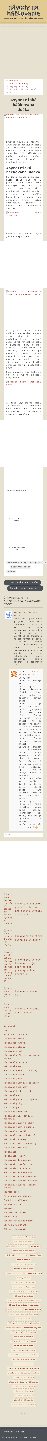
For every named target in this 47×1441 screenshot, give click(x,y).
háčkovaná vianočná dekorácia (24, 1314)
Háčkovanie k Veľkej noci (19, 1164)
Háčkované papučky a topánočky (22, 1099)
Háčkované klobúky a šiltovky (21, 1083)
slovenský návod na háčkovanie (23, 1382)
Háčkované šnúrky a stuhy (19, 1123)
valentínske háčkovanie (24, 1387)
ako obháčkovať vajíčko (24, 1237)
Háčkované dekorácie (16, 1062)
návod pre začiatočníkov (23, 1350)
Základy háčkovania (15, 1229)
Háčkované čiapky (14, 1051)
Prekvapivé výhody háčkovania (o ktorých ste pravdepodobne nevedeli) (28, 967)
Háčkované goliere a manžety (21, 1071)
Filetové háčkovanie (16, 1035)
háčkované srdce (13, 1328)
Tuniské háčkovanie (15, 1213)
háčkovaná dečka (20, 567)
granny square (23, 1278)
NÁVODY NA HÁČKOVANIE (23, 10)
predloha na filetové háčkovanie (23, 1368)
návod (33, 1341)
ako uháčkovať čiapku (17, 1246)
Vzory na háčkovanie (16, 1225)
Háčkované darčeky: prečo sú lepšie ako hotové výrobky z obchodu (28, 909)
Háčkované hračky (14, 1075)
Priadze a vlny (12, 1204)
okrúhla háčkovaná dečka (23, 1359)
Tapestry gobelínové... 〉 (25, 588)
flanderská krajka (13, 1273)
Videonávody (11, 1217)
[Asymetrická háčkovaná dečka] (23, 125)
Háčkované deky (12, 1066)
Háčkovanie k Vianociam (17, 1168)
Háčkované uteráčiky (16, 1131)
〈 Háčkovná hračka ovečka (22, 582)
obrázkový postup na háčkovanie (24, 1355)
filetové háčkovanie (23, 1269)
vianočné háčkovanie (23, 1400)
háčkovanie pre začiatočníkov (24, 1291)
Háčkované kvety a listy (18, 1091)
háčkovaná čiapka (24, 1319)
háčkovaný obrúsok (19, 1341)
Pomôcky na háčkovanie (17, 1200)
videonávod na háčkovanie (24, 1405)
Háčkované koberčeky (16, 1087)
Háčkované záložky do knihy (20, 1144)
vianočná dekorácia (24, 1396)
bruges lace (35, 1255)
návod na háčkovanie (23, 1346)
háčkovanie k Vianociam (24, 1287)
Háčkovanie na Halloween (18, 1173)
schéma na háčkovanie (24, 1377)
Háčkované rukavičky (16, 1112)
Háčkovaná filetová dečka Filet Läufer (28, 938)
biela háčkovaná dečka (23, 1251)
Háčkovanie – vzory (15, 1156)
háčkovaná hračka (33, 1310)
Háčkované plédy (13, 1104)
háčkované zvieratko (23, 1337)
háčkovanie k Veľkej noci (24, 1282)
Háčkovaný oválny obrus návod (27, 1010)
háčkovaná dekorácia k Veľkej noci (23, 1301)
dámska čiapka (23, 1260)
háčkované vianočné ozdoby (23, 1332)
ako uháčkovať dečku (23, 1242)
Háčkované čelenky (14, 1047)
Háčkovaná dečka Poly (26, 993)
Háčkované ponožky (14, 1108)
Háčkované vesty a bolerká (19, 1135)
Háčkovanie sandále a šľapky (21, 1181)
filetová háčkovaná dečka (24, 1264)
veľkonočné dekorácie (24, 1391)
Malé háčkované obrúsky (17, 1196)
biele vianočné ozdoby (16, 1255)
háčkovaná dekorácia (23, 1296)
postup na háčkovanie (24, 1364)
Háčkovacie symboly (15, 1043)
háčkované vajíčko (32, 1328)
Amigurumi (9, 1026)
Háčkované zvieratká (16, 1148)
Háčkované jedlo (13, 1079)
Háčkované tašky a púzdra (19, 1127)
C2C (6, 1030)
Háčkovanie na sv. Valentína (21, 1177)
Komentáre (23, 1413)
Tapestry (9, 1208)
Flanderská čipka (14, 1039)
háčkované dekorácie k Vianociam (23, 1323)
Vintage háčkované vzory (18, 1221)
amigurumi (35, 1246)
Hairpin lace (11, 1192)
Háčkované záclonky (15, 1139)
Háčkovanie (10, 1152)
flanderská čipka (34, 1273)
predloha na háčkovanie (19, 1373)
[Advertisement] (23, 53)
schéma (11, 571)
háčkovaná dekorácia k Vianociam (23, 1305)
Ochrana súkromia (14, 1432)
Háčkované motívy (14, 1095)
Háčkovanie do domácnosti (19, 1160)
